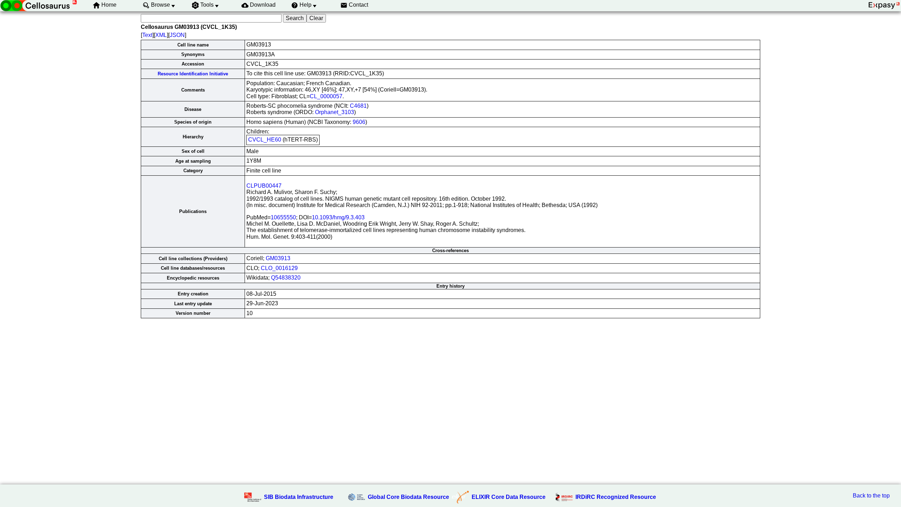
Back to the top (871, 496)
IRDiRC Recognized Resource (615, 497)
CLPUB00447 (264, 186)
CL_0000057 (326, 96)
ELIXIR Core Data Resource (509, 497)
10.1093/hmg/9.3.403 (338, 217)
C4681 (358, 106)
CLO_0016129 (279, 268)
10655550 (283, 217)
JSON (177, 35)
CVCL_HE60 (264, 140)
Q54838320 (286, 278)
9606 (359, 122)
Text (147, 35)
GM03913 (278, 258)
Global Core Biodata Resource (408, 497)
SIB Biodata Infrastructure (298, 497)
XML (161, 35)
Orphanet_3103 (334, 112)
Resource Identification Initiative (193, 73)
